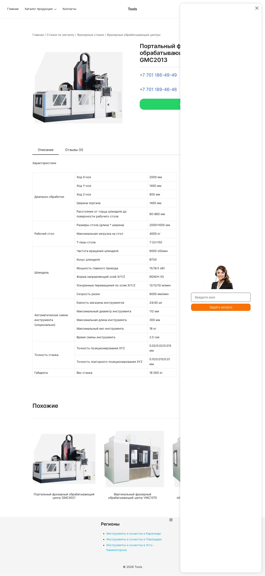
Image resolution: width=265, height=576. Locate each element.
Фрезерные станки (90, 35)
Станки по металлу (60, 35)
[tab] (45, 150)
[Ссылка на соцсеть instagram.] (170, 519)
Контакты (69, 9)
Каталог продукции (39, 9)
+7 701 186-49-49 (158, 75)
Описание (45, 150)
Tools (132, 9)
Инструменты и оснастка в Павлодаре (134, 539)
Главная (13, 9)
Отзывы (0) (74, 150)
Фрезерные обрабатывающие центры (133, 35)
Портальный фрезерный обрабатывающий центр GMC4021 (64, 495)
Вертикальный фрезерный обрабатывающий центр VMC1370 (132, 495)
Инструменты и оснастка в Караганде (133, 533)
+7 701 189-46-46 (158, 89)
